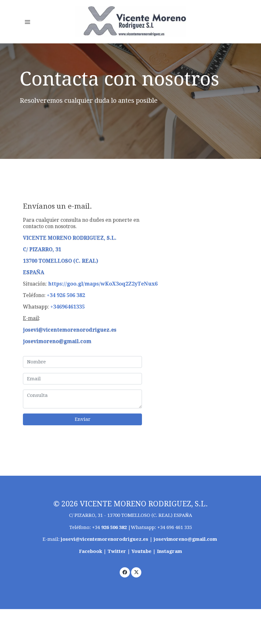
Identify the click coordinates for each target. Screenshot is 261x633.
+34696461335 (67, 307)
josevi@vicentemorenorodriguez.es (69, 330)
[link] (130, 21)
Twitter (117, 551)
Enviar (82, 419)
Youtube (141, 551)
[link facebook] (125, 572)
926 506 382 (114, 527)
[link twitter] (136, 572)
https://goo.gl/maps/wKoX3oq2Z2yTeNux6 (103, 284)
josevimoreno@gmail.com (57, 341)
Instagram (169, 551)
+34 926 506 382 (66, 295)
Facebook (91, 551)
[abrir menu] (27, 22)
